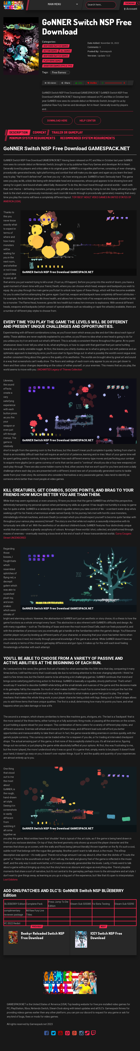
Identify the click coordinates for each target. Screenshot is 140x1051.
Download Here (57, 120)
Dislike (93, 83)
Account (131, 8)
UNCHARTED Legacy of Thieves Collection (59, 369)
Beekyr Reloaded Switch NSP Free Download (42, 935)
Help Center (88, 120)
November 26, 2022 (110, 43)
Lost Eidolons (10, 879)
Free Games (59, 72)
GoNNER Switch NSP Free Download (87, 26)
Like (80, 83)
